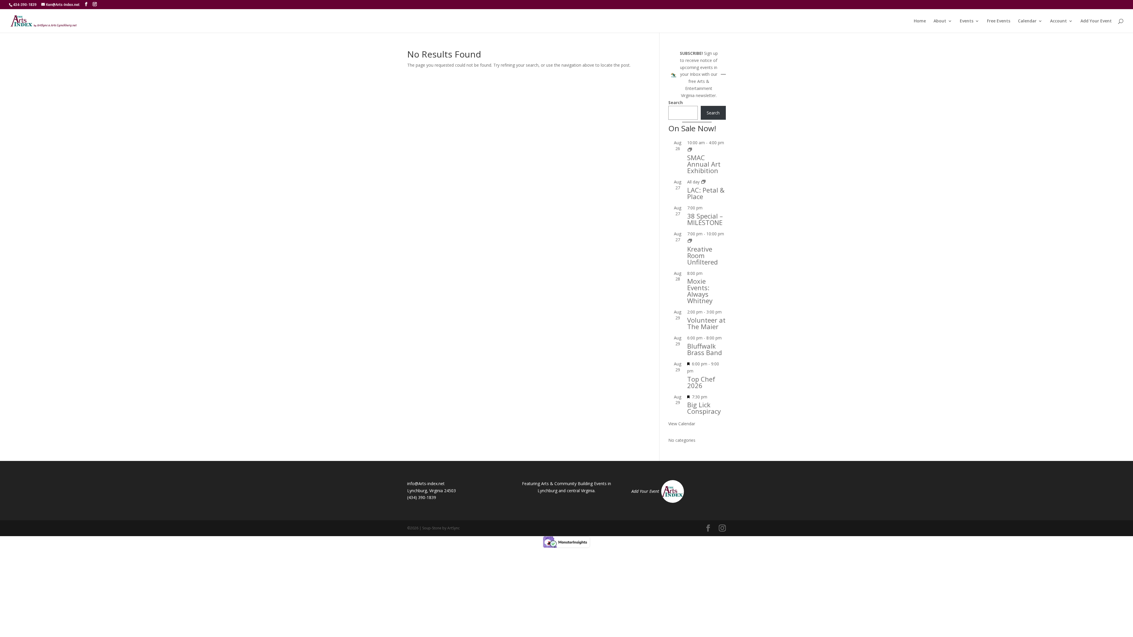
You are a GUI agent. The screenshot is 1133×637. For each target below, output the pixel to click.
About (940, 21)
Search (675, 102)
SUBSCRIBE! (691, 53)
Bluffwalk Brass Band (704, 349)
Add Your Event (1096, 21)
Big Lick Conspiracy (704, 408)
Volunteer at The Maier (706, 323)
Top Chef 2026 (701, 382)
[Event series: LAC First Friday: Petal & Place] (703, 182)
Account (1058, 21)
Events (966, 21)
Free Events (998, 21)
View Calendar (681, 423)
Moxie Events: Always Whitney (700, 291)
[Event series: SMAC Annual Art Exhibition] (690, 149)
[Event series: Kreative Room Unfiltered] (690, 241)
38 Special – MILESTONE (705, 219)
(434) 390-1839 (421, 497)
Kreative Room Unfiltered (702, 255)
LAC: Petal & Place (706, 193)
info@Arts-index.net (426, 483)
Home (920, 21)
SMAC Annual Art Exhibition (704, 164)
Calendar (1027, 21)
